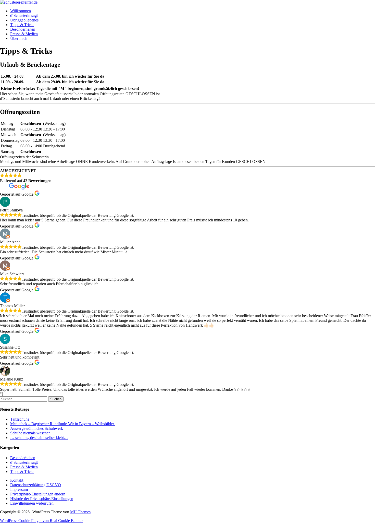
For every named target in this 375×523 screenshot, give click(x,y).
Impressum (19, 489)
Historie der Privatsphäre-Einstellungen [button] (41, 498)
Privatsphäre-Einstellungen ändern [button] (37, 494)
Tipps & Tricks (22, 24)
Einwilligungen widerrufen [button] (32, 503)
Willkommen (20, 11)
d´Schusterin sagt (24, 15)
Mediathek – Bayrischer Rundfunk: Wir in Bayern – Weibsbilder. (62, 424)
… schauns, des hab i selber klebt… (39, 437)
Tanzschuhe (19, 419)
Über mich (18, 38)
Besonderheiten (22, 29)
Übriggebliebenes (24, 20)
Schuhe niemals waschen (30, 433)
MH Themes (80, 512)
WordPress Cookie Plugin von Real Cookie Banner (41, 520)
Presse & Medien (24, 34)
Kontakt (16, 480)
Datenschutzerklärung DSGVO (35, 485)
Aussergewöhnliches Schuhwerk (36, 428)
